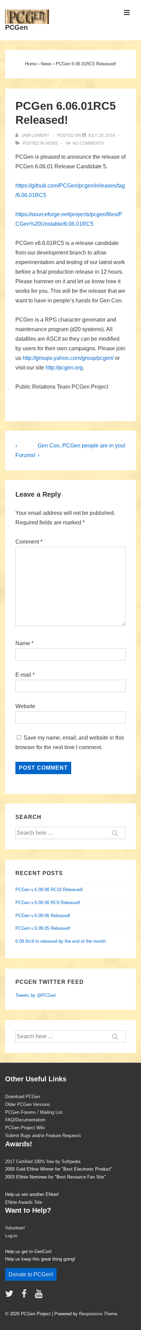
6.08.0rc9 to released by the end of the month (60, 941)
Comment (28, 542)
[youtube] (39, 1296)
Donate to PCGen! (31, 1274)
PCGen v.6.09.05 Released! (42, 928)
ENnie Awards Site (23, 1202)
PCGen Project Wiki (25, 1127)
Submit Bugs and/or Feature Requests (43, 1135)
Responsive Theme (98, 1313)
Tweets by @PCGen (35, 995)
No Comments (88, 143)
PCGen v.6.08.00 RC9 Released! (47, 902)
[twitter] (10, 1296)
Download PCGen (22, 1096)
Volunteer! (15, 1227)
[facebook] (26, 1296)
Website (25, 706)
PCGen (16, 27)
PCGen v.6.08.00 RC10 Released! (49, 889)
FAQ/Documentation (25, 1119)
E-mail (23, 675)
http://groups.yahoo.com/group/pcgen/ (68, 358)
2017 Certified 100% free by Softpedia (42, 1161)
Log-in (11, 1235)
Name (22, 643)
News (52, 143)
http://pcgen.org (64, 367)
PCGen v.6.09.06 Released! (42, 915)
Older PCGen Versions (27, 1104)
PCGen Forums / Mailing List (34, 1112)
